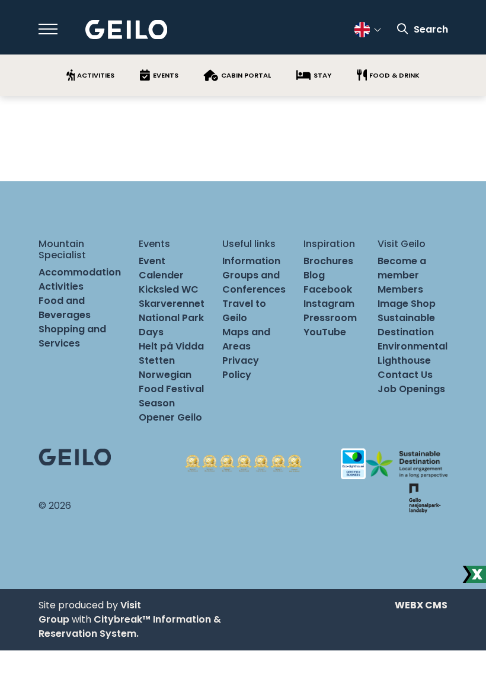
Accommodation (80, 272)
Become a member (402, 268)
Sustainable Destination (406, 325)
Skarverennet (171, 303)
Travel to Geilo (244, 311)
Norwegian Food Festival (171, 382)
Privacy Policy (240, 367)
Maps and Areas (246, 339)
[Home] (126, 30)
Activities (61, 286)
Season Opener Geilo (170, 410)
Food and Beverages (65, 308)
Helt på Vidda (171, 346)
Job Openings (411, 389)
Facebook (327, 289)
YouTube (324, 332)
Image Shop (407, 303)
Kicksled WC (169, 289)
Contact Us (405, 374)
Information (251, 261)
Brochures (328, 261)
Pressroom (330, 318)
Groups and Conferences (254, 282)
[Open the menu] (48, 29)
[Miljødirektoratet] (424, 497)
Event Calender (161, 268)
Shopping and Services (72, 336)
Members (400, 289)
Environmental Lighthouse (412, 353)
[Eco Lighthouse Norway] (353, 463)
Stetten (157, 360)
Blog (314, 275)
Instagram (328, 303)
